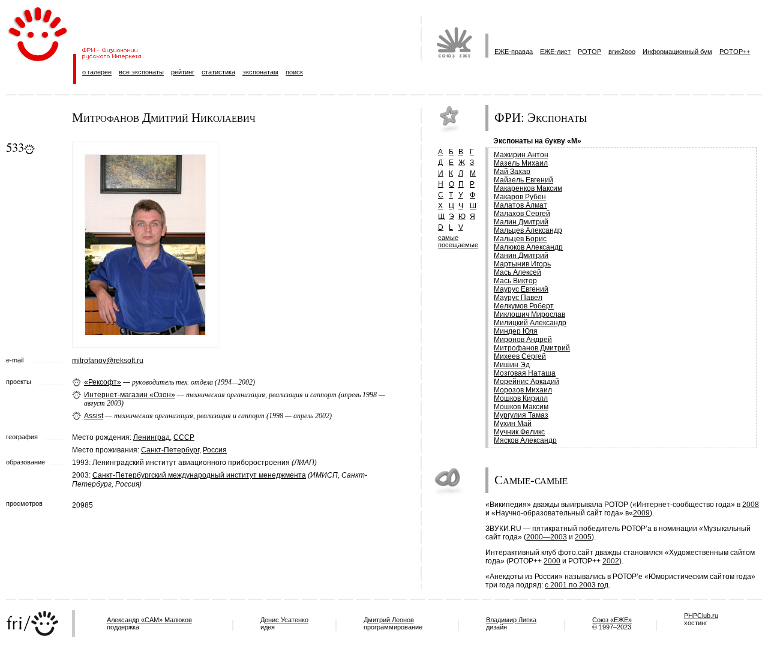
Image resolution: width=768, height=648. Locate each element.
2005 (583, 537)
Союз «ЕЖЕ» (612, 619)
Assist (93, 416)
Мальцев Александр (528, 230)
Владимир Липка (511, 619)
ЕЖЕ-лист (555, 51)
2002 (610, 561)
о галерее (97, 72)
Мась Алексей (517, 272)
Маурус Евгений (521, 289)
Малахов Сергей (522, 213)
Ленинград (151, 437)
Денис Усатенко (284, 619)
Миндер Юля (516, 331)
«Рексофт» (102, 382)
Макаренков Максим (528, 188)
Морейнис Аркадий (526, 381)
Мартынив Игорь (522, 264)
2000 (552, 561)
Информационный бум (677, 51)
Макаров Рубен (520, 197)
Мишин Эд (512, 365)
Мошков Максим (521, 407)
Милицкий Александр (530, 323)
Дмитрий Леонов (389, 619)
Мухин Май (513, 423)
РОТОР (589, 51)
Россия (215, 450)
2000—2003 (546, 537)
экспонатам (260, 72)
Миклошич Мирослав (529, 314)
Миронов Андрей (523, 339)
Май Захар (512, 171)
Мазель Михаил (521, 163)
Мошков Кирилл (521, 398)
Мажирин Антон (521, 155)
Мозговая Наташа (525, 373)
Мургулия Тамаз (521, 415)
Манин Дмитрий (521, 255)
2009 (641, 513)
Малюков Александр (528, 247)
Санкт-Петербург (170, 450)
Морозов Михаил (523, 390)
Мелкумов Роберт (524, 306)
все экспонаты (141, 72)
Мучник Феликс (519, 432)
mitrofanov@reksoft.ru (107, 360)
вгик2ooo (621, 51)
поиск (294, 72)
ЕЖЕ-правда (513, 51)
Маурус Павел (518, 297)
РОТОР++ (734, 51)
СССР (183, 437)
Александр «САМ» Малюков (149, 619)
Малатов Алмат (520, 205)
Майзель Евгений (523, 180)
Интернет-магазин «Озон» (129, 395)
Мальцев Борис (520, 239)
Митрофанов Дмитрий (532, 348)
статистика (218, 72)
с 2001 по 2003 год (576, 585)
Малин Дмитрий (521, 222)
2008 (750, 504)
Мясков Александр (525, 440)
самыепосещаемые (458, 241)
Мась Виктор (515, 281)
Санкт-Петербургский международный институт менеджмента (199, 475)
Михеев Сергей (520, 356)
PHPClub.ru (701, 615)
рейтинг (182, 72)
